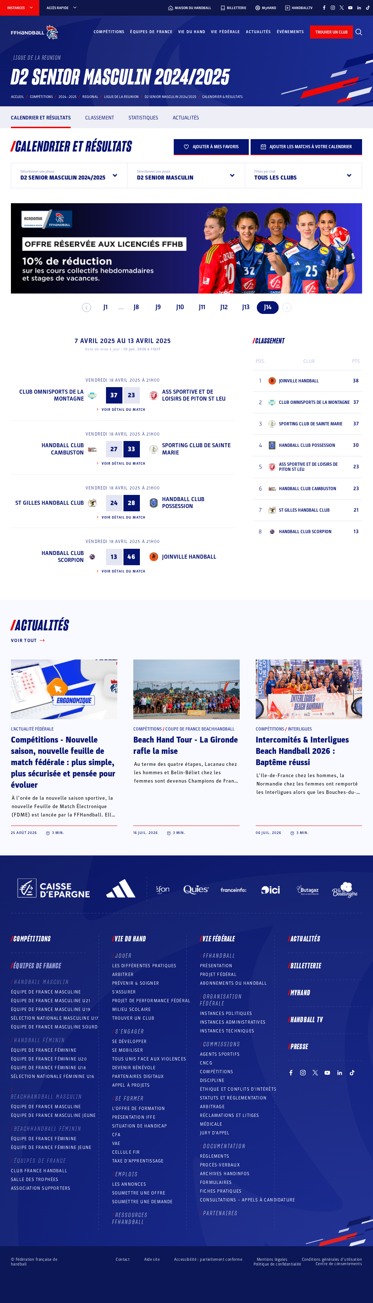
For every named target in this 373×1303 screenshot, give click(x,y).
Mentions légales (272, 1259)
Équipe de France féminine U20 (49, 1059)
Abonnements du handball (233, 983)
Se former (129, 1099)
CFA (116, 1134)
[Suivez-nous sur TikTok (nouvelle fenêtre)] (368, 7)
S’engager (129, 1032)
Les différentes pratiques (144, 965)
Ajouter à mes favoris (216, 146)
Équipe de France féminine (43, 1050)
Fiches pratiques (221, 1191)
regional (90, 97)
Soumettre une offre (139, 1193)
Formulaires (216, 1182)
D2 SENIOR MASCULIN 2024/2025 (170, 97)
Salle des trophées (35, 1179)
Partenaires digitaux (138, 1076)
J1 (105, 307)
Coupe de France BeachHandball (200, 729)
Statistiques (143, 118)
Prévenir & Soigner (136, 983)
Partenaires (220, 1213)
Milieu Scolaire (131, 1009)
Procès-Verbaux (220, 1165)
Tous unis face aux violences (149, 1059)
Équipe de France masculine (46, 992)
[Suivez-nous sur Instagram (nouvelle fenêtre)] (333, 7)
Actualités (258, 31)
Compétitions (109, 31)
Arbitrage (212, 1106)
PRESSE (299, 1047)
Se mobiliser (127, 1050)
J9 (158, 307)
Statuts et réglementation (233, 1098)
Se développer (129, 1041)
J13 (246, 307)
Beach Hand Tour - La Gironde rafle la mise (185, 745)
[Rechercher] (359, 32)
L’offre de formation (138, 1108)
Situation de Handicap (139, 1126)
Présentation (216, 965)
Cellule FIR (126, 1152)
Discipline (212, 1080)
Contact (123, 1259)
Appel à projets (131, 1085)
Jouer (123, 956)
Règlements (214, 1156)
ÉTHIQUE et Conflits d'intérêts (238, 1089)
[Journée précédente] (86, 307)
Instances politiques (226, 1013)
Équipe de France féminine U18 (48, 1067)
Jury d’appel (214, 1132)
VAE (116, 1143)
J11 (202, 307)
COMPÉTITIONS (216, 1071)
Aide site (152, 1259)
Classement (99, 118)
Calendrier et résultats (41, 118)
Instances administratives (233, 1022)
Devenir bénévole (134, 1067)
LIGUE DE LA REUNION (121, 97)
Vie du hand (191, 31)
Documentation (224, 1146)
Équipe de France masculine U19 (50, 1009)
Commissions (221, 1044)
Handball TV (307, 1020)
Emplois (126, 1174)
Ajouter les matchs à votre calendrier (311, 146)
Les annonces (129, 1184)
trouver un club (331, 32)
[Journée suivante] (286, 307)
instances (16, 8)
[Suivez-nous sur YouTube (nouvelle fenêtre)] (350, 7)
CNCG (206, 1063)
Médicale (211, 1124)
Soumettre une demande (142, 1201)
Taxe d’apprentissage (138, 1161)
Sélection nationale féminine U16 (52, 1076)
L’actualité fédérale (32, 729)
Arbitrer (123, 974)
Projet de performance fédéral (151, 1000)
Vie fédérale (225, 31)
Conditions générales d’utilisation (332, 1259)
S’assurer (124, 992)
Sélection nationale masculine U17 (55, 1018)
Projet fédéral (218, 974)
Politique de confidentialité (277, 1264)
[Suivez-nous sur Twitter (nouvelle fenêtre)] (341, 7)
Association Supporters (40, 1188)
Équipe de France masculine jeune (53, 1115)
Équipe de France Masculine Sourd (54, 1027)
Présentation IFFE (134, 1117)
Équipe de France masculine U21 (50, 1000)
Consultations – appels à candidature (247, 1199)
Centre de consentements (339, 1264)
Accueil (17, 97)
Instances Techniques (227, 1031)
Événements (291, 31)
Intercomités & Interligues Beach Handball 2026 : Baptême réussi (302, 751)
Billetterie (306, 966)
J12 (224, 307)
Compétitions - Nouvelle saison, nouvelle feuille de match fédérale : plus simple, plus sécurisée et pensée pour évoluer (63, 762)
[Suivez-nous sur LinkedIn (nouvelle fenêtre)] (359, 7)
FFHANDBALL (219, 956)
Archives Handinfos (225, 1173)
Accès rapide (57, 8)
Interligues (300, 729)
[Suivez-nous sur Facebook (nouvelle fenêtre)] (324, 7)
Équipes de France (151, 31)
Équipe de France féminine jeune (51, 1147)
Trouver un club (133, 1018)
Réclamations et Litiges (229, 1115)
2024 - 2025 (67, 97)
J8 (136, 307)
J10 (180, 307)
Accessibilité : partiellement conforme (208, 1259)
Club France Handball (39, 1170)
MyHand (300, 993)
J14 (267, 307)
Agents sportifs (220, 1054)
